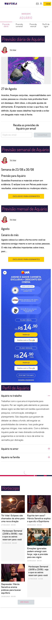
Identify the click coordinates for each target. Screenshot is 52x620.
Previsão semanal (19, 25)
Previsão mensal (33, 25)
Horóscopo (26, 14)
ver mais (24, 602)
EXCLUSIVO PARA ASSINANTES (26, 196)
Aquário (26, 18)
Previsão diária (6, 25)
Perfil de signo (46, 25)
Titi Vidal (13, 50)
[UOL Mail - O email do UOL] (37, 3)
